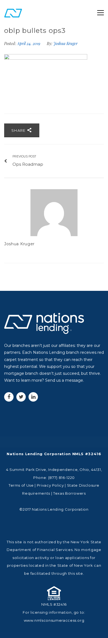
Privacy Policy (50, 485)
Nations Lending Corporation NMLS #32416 (54, 454)
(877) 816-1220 (61, 477)
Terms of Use (21, 485)
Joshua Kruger (65, 43)
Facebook (9, 397)
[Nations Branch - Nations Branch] (13, 12)
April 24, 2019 (29, 43)
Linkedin (33, 397)
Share (19, 130)
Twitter (21, 397)
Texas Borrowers (69, 493)
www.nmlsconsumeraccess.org (54, 620)
